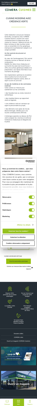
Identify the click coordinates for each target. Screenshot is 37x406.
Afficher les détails (24, 225)
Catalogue (7, 404)
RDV (18, 404)
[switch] (32, 203)
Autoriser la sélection (18, 237)
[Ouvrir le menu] (33, 9)
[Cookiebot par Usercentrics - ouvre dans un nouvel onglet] (26, 161)
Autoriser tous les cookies (18, 231)
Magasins (29, 404)
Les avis (31, 3)
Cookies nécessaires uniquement (18, 243)
